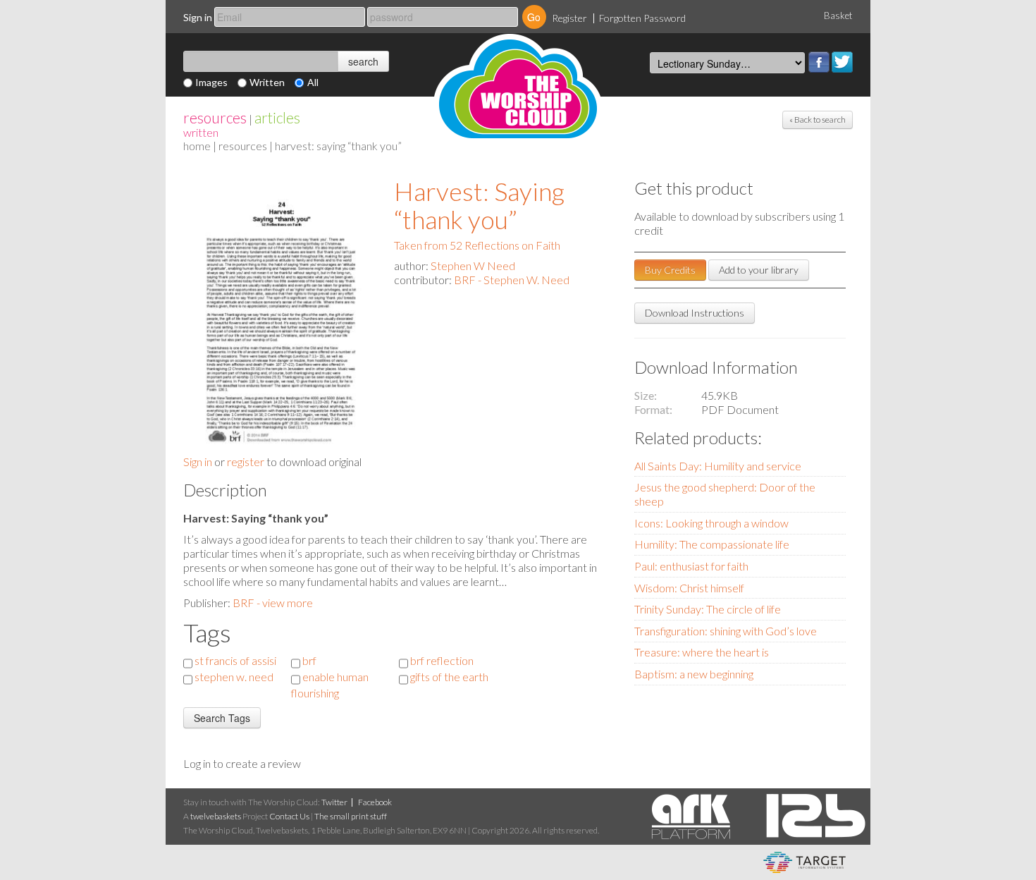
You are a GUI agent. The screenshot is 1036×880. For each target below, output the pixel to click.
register (245, 461)
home (197, 145)
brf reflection (442, 660)
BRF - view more (273, 602)
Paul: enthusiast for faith (691, 566)
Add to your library (758, 270)
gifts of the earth (449, 676)
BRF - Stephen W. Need (511, 279)
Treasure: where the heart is (701, 652)
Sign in (197, 17)
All (313, 82)
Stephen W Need (473, 265)
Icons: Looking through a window (711, 523)
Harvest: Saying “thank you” (479, 205)
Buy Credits (670, 270)
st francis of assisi (235, 660)
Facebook (819, 62)
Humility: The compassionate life (711, 544)
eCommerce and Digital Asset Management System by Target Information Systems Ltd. (804, 862)
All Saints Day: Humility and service (717, 465)
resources (215, 117)
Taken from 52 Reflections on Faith (477, 245)
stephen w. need (234, 676)
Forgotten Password (642, 18)
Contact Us (289, 816)
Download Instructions (694, 313)
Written (267, 82)
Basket (838, 15)
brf (309, 660)
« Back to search (817, 119)
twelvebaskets (215, 816)
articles (277, 117)
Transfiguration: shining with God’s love (725, 630)
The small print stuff (350, 816)
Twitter (842, 62)
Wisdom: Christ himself (689, 587)
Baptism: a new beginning (693, 673)
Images (211, 82)
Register (569, 18)
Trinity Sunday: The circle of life (707, 609)
